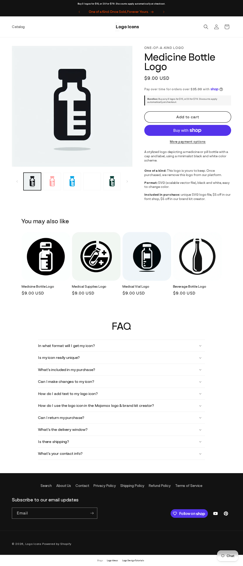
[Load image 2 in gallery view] (52, 181)
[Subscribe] (92, 513)
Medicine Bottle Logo (38, 286)
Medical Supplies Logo (89, 286)
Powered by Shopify (56, 544)
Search (46, 486)
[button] (206, 27)
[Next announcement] (164, 11)
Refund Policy (160, 486)
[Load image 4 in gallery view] (92, 181)
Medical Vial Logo (135, 286)
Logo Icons (33, 544)
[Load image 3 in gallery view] (72, 181)
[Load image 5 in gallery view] (112, 181)
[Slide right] (127, 181)
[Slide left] (17, 181)
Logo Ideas (112, 560)
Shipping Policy (132, 486)
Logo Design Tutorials (133, 560)
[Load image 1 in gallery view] (32, 181)
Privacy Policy (104, 486)
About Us (63, 486)
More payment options (188, 141)
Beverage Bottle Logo (189, 286)
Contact (82, 486)
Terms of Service (188, 486)
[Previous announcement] (79, 11)
